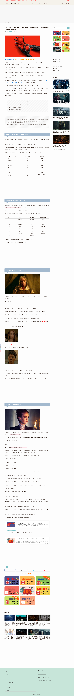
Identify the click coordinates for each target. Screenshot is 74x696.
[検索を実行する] (68, 28)
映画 (56, 72)
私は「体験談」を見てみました (17, 107)
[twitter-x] (66, 0)
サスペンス (57, 59)
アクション (57, 61)
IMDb (39, 674)
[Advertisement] (37, 13)
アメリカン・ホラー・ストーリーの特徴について (20, 104)
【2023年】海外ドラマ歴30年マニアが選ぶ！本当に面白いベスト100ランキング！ (31, 539)
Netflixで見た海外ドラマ (10, 59)
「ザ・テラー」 (23, 82)
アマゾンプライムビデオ (45, 677)
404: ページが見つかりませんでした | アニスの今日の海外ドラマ (19, 532)
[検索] (69, 0)
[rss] (67, 0)
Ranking (56, 70)
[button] (10, 570)
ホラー (10, 31)
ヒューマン (57, 63)
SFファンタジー (58, 66)
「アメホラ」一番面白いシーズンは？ (18, 106)
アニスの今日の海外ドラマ (12, 3)
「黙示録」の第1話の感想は (16, 109)
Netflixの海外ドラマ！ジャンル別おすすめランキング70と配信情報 (29, 523)
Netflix (39, 677)
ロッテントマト (43, 674)
